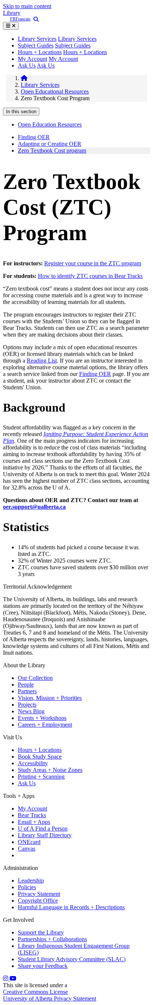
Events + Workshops (42, 718)
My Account (32, 59)
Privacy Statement (39, 894)
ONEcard (29, 842)
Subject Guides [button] (73, 45)
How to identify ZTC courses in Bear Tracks (90, 276)
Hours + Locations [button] (85, 52)
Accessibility (33, 763)
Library (11, 13)
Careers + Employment (45, 724)
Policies (27, 887)
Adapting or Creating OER (49, 144)
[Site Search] (34, 19)
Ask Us (27, 65)
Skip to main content (27, 6)
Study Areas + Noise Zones (50, 770)
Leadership (31, 880)
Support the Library (41, 932)
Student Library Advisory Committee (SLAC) (72, 959)
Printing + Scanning (41, 776)
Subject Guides (35, 45)
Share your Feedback (43, 966)
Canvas (26, 848)
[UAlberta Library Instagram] (6, 978)
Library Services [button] (37, 39)
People (26, 684)
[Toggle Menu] (11, 26)
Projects (27, 704)
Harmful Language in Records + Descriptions (71, 907)
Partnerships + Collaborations (52, 939)
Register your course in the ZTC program (92, 263)
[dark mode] (6, 19)
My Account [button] (63, 59)
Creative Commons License (35, 992)
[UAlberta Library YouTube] (13, 978)
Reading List (42, 360)
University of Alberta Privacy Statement (49, 998)
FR (13, 19)
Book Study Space (40, 756)
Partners (27, 691)
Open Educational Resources (55, 91)
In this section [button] (21, 111)
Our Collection (35, 678)
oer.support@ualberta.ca (34, 507)
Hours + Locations (40, 52)
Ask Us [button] (46, 65)
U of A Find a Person (43, 828)
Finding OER (34, 137)
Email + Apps (34, 822)
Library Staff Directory (45, 835)
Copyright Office (38, 900)
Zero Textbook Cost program (52, 150)
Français (23, 19)
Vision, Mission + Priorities (50, 698)
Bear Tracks (32, 815)
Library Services (77, 39)
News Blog (31, 711)
